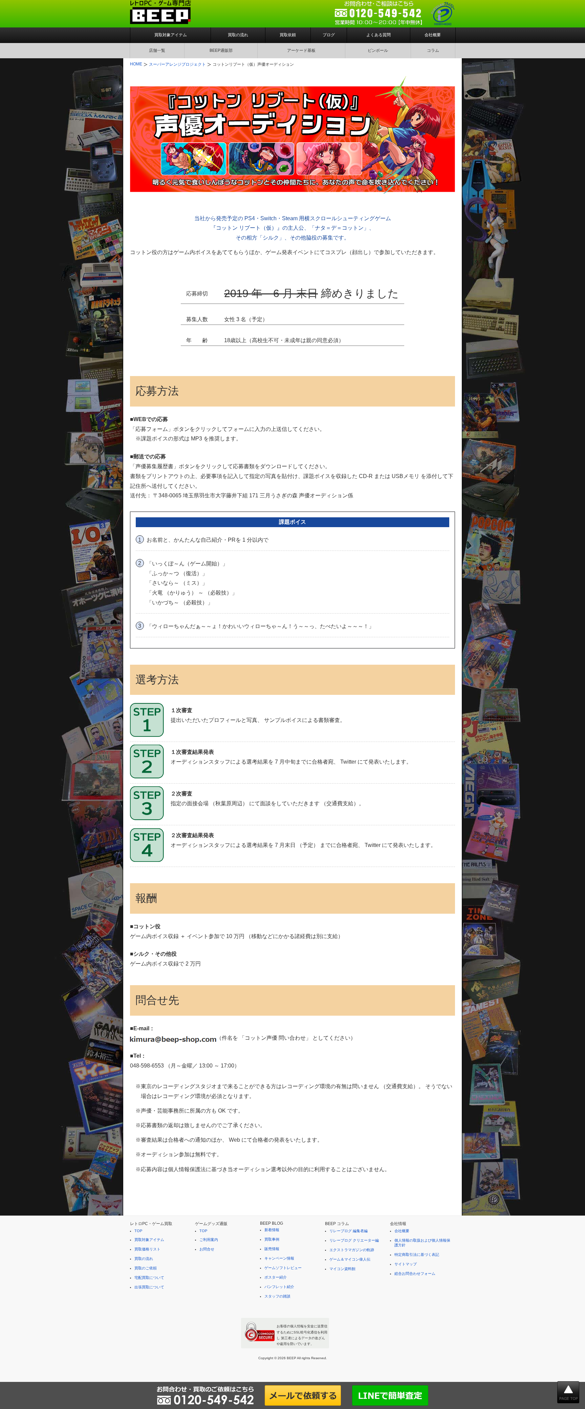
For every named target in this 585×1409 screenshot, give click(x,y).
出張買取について (149, 1287)
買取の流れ (238, 35)
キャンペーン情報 (279, 1258)
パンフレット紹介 (279, 1287)
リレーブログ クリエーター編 (354, 1240)
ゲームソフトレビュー (283, 1268)
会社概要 (433, 35)
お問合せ (206, 1249)
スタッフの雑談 (277, 1296)
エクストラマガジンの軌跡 (351, 1250)
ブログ (329, 35)
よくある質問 (378, 35)
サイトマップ (405, 1264)
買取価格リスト (147, 1249)
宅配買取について (149, 1278)
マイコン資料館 (342, 1269)
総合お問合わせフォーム (414, 1273)
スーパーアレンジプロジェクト (177, 64)
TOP (138, 1231)
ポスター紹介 (275, 1277)
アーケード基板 (301, 50)
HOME (136, 64)
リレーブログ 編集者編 (348, 1231)
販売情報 (271, 1249)
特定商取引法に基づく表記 (416, 1254)
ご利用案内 (208, 1240)
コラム (433, 50)
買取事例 (271, 1239)
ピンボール (378, 50)
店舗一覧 (157, 50)
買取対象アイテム (170, 35)
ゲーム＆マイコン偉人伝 (349, 1259)
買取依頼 (288, 35)
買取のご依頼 (145, 1268)
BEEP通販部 (221, 50)
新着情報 (271, 1230)
